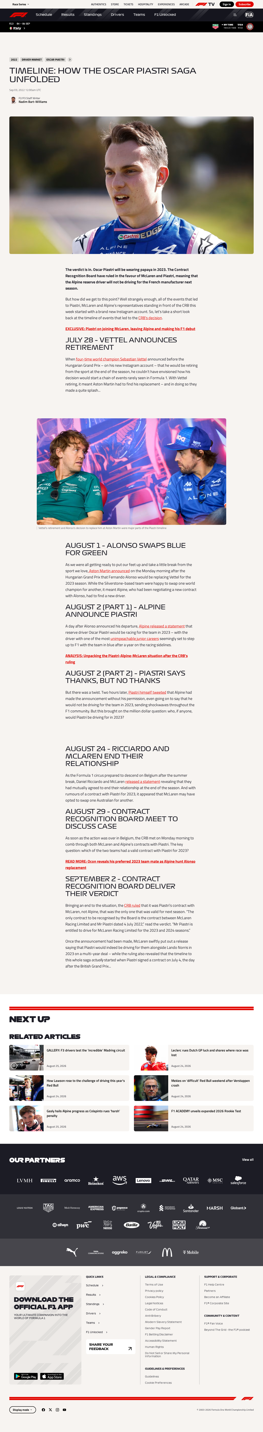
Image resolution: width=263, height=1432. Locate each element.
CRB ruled (132, 905)
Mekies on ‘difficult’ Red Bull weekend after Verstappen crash (210, 1083)
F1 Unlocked (165, 14)
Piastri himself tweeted (147, 692)
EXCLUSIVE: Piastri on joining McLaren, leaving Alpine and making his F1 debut (130, 329)
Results (68, 14)
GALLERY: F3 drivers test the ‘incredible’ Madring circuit (86, 1050)
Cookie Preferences (158, 1383)
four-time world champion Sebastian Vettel (111, 359)
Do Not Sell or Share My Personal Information (167, 1355)
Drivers (117, 14)
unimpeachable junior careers (135, 638)
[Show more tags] (70, 59)
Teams (139, 14)
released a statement (142, 781)
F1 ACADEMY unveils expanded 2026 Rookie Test (206, 1111)
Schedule (44, 14)
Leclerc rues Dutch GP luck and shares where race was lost (209, 1052)
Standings (93, 14)
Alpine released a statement (162, 626)
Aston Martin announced (109, 571)
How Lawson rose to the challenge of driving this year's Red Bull (86, 1083)
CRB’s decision (150, 318)
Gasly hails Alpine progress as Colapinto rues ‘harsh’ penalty (83, 1113)
